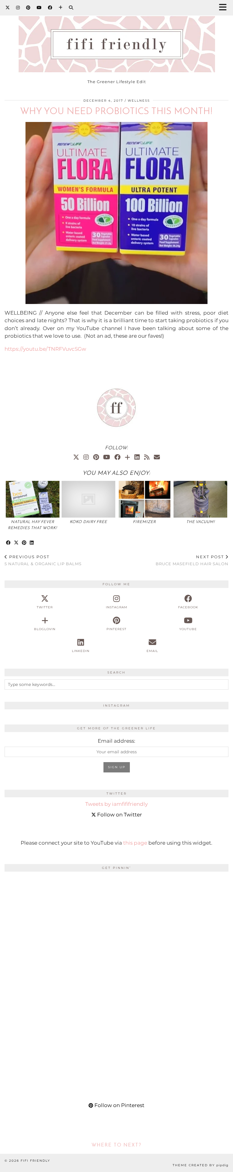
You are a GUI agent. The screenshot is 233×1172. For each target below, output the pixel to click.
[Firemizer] (144, 499)
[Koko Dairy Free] (88, 499)
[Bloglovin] (61, 7)
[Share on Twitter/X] (16, 542)
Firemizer (144, 522)
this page (135, 843)
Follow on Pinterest (118, 1105)
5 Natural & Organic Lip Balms (43, 560)
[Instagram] (18, 7)
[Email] (157, 457)
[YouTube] (39, 7)
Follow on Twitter (119, 815)
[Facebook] (50, 7)
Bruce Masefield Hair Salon (192, 560)
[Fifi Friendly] (116, 38)
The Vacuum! (200, 522)
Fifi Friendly (35, 1161)
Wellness (139, 101)
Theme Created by (200, 1165)
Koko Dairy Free (88, 522)
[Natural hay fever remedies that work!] (32, 499)
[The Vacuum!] (200, 499)
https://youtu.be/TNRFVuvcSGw (45, 349)
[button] (225, 8)
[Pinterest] (28, 7)
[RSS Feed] (147, 457)
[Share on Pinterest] (24, 542)
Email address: (116, 741)
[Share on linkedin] (31, 542)
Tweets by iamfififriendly (116, 804)
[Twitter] (7, 7)
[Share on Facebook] (8, 542)
